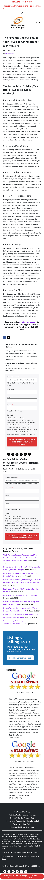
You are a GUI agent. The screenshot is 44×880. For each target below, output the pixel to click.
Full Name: (11, 389)
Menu (38, 23)
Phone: (10, 405)
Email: (9, 397)
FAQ (32, 818)
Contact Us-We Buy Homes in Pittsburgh (22, 815)
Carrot (4, 859)
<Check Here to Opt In (16, 418)
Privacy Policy (26, 824)
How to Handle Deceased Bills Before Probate (20, 595)
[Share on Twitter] (8, 337)
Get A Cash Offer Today (22, 2)
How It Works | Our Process (19, 818)
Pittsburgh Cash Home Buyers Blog (22, 827)
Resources (16, 824)
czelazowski (9, 53)
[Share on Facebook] (4, 337)
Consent (10, 415)
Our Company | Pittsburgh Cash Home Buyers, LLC (21, 7)
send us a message (28, 322)
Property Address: (13, 377)
